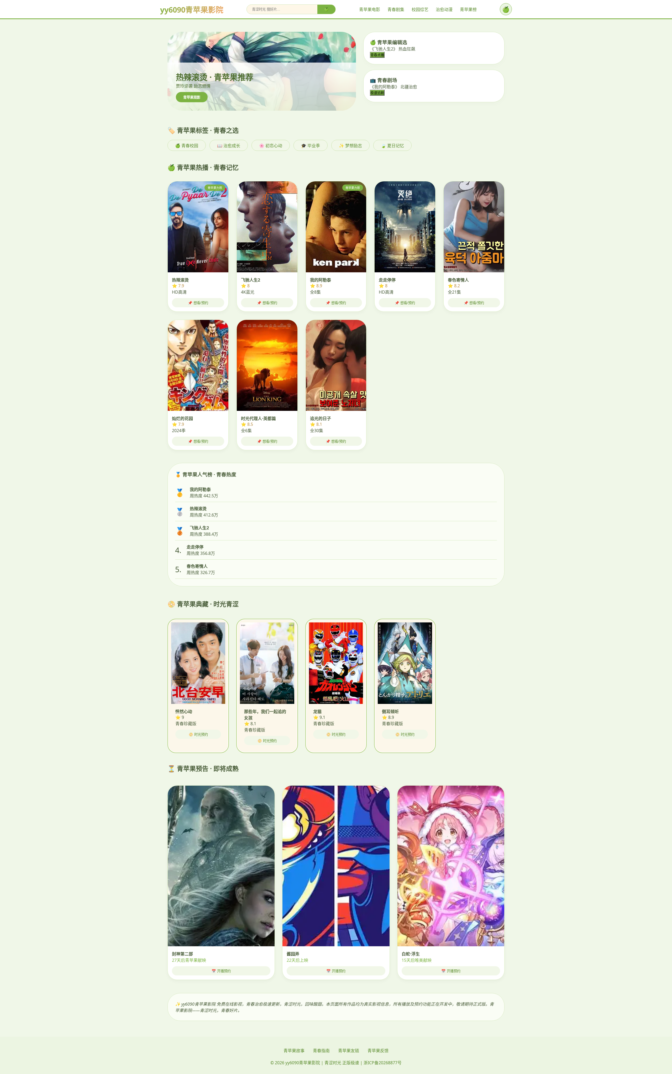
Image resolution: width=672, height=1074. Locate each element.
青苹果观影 (191, 97)
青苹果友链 (348, 1050)
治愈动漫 (444, 9)
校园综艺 (420, 9)
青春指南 (321, 1050)
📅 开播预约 (221, 971)
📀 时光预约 (198, 735)
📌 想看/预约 (198, 303)
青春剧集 (395, 9)
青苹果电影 (369, 9)
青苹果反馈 (378, 1050)
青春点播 (377, 55)
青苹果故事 (294, 1050)
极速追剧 (377, 93)
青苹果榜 (468, 9)
